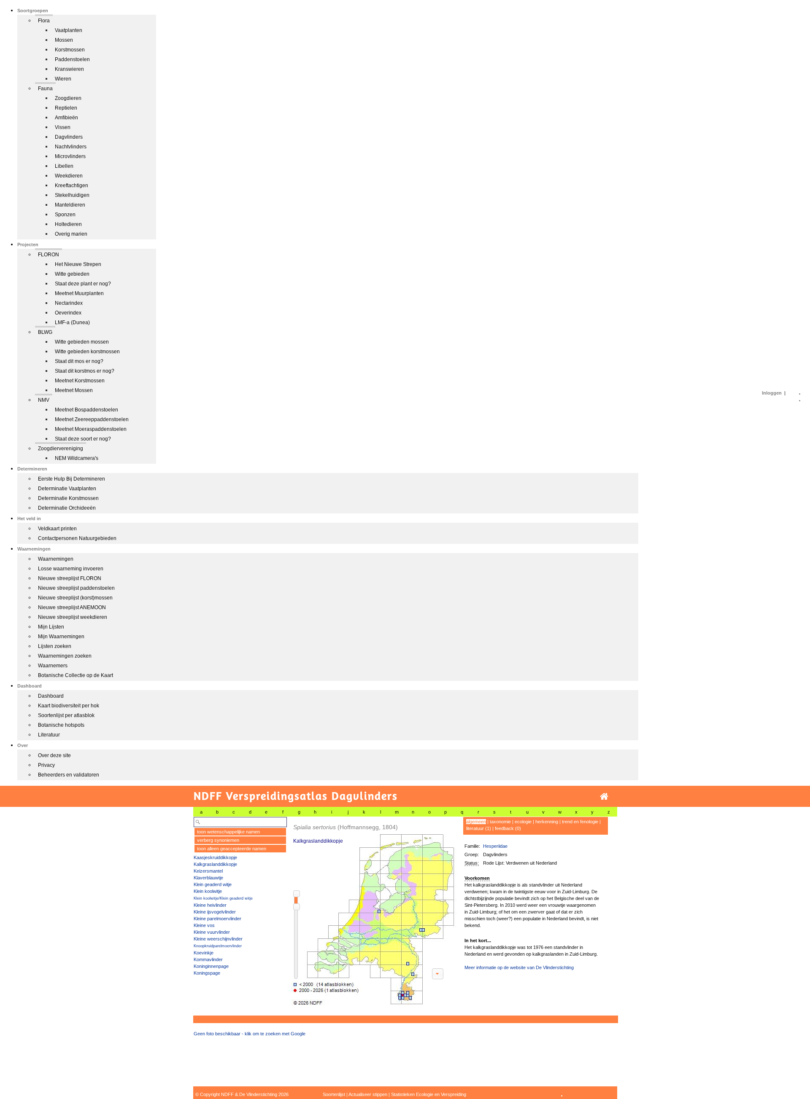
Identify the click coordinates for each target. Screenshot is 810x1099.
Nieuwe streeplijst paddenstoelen (76, 588)
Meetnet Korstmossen (80, 381)
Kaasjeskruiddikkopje (215, 857)
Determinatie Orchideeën (67, 508)
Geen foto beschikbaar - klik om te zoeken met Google (249, 1033)
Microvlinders (70, 156)
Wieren (63, 79)
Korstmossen (70, 50)
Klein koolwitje (208, 891)
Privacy (46, 765)
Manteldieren (70, 205)
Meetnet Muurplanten (79, 293)
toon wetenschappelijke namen (228, 831)
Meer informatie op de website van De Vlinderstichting (519, 967)
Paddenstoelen (72, 59)
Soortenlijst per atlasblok (66, 715)
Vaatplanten (68, 30)
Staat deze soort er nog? (83, 439)
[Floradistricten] (372, 911)
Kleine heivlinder (210, 905)
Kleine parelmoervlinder (217, 918)
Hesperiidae (495, 846)
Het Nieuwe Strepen (78, 264)
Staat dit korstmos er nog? (84, 371)
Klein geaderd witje (213, 884)
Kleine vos (204, 925)
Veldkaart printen (57, 529)
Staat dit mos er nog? (79, 361)
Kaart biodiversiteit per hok (68, 706)
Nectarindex (69, 303)
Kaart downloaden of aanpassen (437, 973)
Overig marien (71, 234)
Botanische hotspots (61, 725)
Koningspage (207, 972)
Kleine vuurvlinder (212, 932)
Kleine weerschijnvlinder (218, 938)
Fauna (45, 88)
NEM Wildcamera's (76, 458)
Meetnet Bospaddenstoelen (86, 410)
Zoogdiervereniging (60, 448)
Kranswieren (69, 69)
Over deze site (54, 755)
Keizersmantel (208, 870)
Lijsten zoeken (54, 646)
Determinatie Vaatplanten (67, 489)
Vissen (62, 127)
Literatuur (49, 735)
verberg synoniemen (218, 840)
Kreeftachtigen (71, 185)
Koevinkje (203, 952)
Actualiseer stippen (367, 1094)
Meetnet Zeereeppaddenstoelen (92, 419)
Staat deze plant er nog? (83, 284)
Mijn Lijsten (51, 627)
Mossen (64, 40)
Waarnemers (53, 666)
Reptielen (66, 108)
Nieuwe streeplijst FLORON (69, 578)
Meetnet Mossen (74, 390)
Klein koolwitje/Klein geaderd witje (223, 898)
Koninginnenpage (211, 966)
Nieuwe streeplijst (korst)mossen (75, 598)
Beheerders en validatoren (68, 775)
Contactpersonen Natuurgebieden (77, 538)
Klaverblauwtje (208, 877)
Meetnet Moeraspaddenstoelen (91, 429)
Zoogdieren (68, 98)
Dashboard (51, 696)
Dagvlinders (69, 137)
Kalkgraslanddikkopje (215, 864)
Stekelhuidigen (72, 195)
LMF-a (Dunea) (72, 322)
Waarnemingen (55, 559)
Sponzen (65, 215)
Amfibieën (66, 118)
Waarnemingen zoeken (65, 656)
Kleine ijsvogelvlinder (215, 911)
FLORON (48, 255)
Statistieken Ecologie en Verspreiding (428, 1094)
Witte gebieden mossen (82, 342)
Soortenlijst (334, 1094)
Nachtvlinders (70, 147)
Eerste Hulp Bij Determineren (71, 479)
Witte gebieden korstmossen (87, 352)
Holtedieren (68, 224)
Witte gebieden (72, 274)
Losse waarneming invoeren (70, 569)
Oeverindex (68, 313)
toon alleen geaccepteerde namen (231, 848)
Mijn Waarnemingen (61, 637)
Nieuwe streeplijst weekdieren (72, 617)
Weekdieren (69, 176)
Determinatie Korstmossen (68, 498)
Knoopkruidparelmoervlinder (218, 946)
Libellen (64, 166)
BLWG (45, 332)
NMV (43, 400)
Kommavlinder (208, 959)
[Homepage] (604, 796)
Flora (44, 21)
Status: (471, 862)
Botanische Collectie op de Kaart (75, 675)
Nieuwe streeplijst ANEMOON (72, 607)
